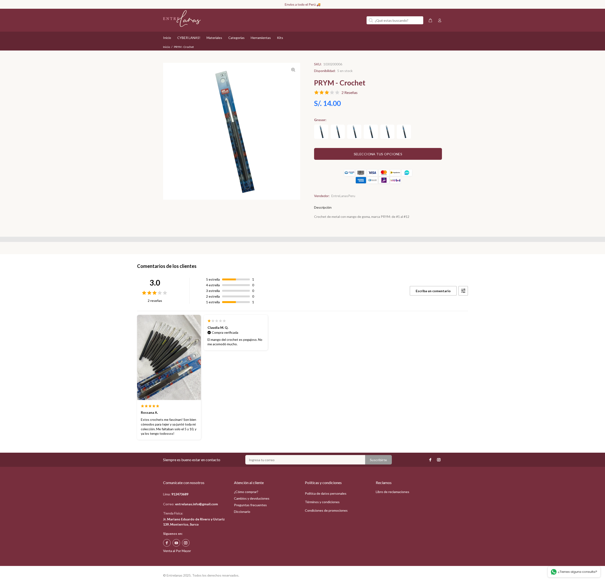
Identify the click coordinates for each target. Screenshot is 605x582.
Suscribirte (378, 460)
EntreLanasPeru (343, 196)
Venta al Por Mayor (177, 551)
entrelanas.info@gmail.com (196, 504)
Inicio (166, 47)
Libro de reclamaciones (392, 492)
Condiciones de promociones (326, 510)
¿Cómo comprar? (246, 492)
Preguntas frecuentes (250, 505)
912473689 (179, 494)
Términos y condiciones (322, 502)
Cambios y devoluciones (251, 498)
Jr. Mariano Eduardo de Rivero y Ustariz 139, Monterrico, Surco (194, 521)
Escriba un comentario (433, 291)
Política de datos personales (325, 493)
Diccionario (242, 512)
